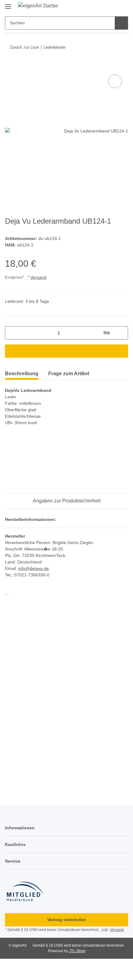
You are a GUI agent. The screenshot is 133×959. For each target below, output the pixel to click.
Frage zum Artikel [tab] (68, 373)
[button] (112, 7)
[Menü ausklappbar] (8, 4)
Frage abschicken (66, 763)
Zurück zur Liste (24, 47)
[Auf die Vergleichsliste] (115, 81)
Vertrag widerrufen (66, 919)
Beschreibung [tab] (21, 373)
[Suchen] (121, 23)
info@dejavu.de (33, 568)
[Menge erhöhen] (121, 333)
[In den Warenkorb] (10, 66)
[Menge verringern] (12, 333)
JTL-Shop (77, 951)
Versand (38, 277)
